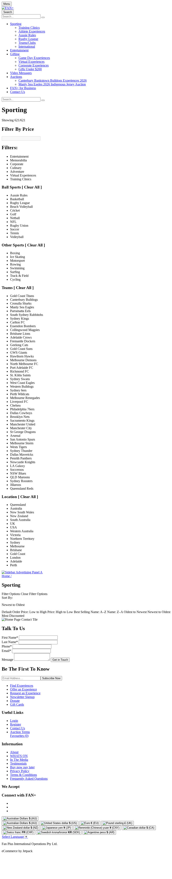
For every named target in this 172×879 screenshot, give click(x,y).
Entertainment (19, 50)
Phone (7, 646)
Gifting (15, 54)
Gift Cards (17, 704)
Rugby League (28, 39)
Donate (15, 700)
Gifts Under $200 (30, 69)
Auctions (16, 76)
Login (14, 720)
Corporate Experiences (33, 65)
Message (7, 659)
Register (15, 724)
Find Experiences (21, 685)
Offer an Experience (23, 689)
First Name (10, 637)
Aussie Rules (27, 35)
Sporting (15, 24)
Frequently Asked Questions (29, 778)
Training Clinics (29, 27)
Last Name (10, 642)
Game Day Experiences (34, 58)
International (26, 46)
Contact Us (17, 92)
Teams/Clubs (27, 42)
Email (6, 651)
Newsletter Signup (22, 697)
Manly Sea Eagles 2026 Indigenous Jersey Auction (52, 84)
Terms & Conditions (23, 775)
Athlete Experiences (31, 31)
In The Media (19, 759)
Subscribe (51, 678)
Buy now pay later (22, 767)
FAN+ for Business (23, 88)
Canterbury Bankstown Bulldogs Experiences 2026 (52, 80)
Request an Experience (25, 693)
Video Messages (21, 73)
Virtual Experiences (31, 61)
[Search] (43, 17)
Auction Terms (20, 732)
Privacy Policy (19, 771)
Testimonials (18, 763)
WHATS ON (19, 756)
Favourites (19, 736)
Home (7, 576)
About (14, 752)
